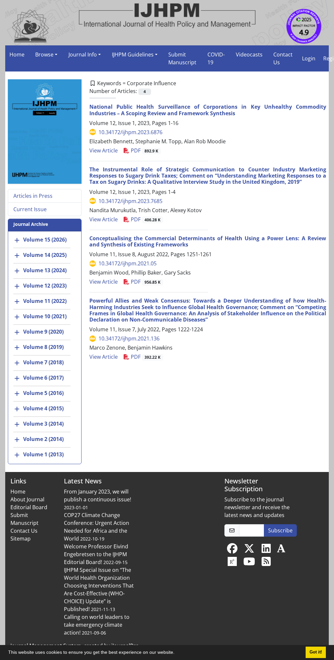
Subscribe (280, 530)
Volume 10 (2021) (45, 316)
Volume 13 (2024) (45, 270)
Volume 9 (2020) (43, 331)
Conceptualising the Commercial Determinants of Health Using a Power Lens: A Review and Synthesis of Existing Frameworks (207, 241)
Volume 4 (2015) (43, 408)
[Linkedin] (266, 550)
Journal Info (82, 54)
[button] (177, 653)
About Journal (27, 499)
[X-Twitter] (249, 550)
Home (16, 54)
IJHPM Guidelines (133, 54)
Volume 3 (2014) (43, 423)
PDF (143, 150)
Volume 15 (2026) (45, 239)
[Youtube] (249, 563)
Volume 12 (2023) (45, 285)
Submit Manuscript (182, 58)
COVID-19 (216, 58)
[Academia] (281, 550)
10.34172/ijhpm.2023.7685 (130, 201)
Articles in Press (33, 195)
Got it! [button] (316, 652)
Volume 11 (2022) (45, 301)
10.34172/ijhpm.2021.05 (128, 263)
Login (308, 58)
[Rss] (266, 563)
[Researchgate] (232, 563)
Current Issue (30, 209)
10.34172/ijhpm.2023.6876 (130, 132)
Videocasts (249, 54)
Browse (44, 54)
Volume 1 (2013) (43, 454)
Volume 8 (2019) (43, 347)
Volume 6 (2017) (43, 377)
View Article (103, 150)
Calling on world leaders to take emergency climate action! (96, 624)
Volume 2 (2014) (43, 439)
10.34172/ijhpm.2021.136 (129, 338)
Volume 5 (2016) (43, 393)
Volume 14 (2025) (45, 255)
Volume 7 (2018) (43, 362)
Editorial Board (28, 507)
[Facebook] (232, 550)
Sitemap (20, 538)
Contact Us (283, 58)
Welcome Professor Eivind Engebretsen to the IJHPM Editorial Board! (96, 554)
